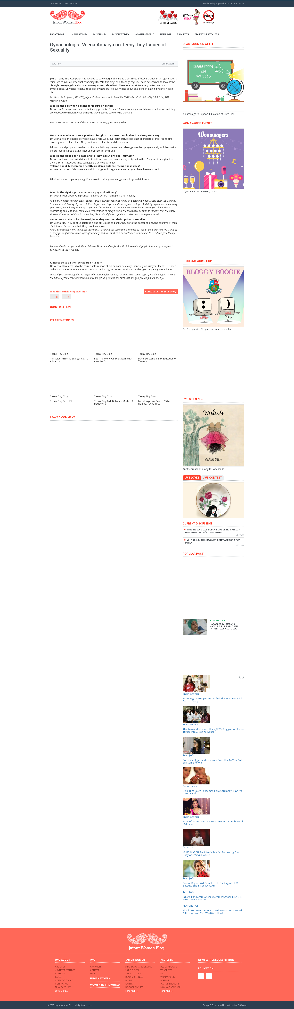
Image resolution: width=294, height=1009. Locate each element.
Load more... (61, 991)
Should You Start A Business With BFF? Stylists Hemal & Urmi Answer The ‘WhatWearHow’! (212, 912)
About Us (56, 3)
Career (58, 976)
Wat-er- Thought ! (170, 983)
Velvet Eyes (166, 970)
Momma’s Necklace (170, 987)
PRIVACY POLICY (63, 987)
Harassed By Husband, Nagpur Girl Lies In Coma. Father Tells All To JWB (224, 626)
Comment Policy (64, 980)
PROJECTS (183, 34)
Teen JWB (165, 34)
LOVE (92, 973)
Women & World (144, 34)
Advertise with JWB (207, 34)
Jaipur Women (78, 34)
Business (129, 980)
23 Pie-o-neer (132, 970)
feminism (188, 847)
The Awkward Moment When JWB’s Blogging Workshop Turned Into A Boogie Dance (213, 730)
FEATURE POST (191, 724)
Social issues (219, 620)
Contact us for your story (160, 291)
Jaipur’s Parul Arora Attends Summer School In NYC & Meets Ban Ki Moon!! (212, 898)
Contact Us (70, 3)
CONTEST (94, 970)
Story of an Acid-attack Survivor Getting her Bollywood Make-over (213, 823)
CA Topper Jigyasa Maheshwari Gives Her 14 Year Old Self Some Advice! (212, 761)
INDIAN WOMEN (120, 34)
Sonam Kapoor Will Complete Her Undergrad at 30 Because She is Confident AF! (210, 884)
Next (243, 677)
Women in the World (105, 984)
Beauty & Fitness (134, 976)
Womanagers (167, 976)
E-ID (162, 973)
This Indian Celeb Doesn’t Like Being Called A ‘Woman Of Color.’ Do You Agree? (212, 531)
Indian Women (191, 693)
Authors (60, 973)
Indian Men (100, 34)
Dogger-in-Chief (134, 987)
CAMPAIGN (95, 966)
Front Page (57, 34)
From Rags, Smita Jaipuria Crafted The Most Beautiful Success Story (212, 700)
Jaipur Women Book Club (138, 966)
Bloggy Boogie (168, 966)
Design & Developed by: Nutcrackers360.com (225, 1005)
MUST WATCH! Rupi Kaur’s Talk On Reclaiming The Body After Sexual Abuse (211, 853)
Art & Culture (133, 973)
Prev (240, 677)
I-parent (164, 980)
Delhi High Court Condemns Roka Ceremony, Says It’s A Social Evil (212, 792)
